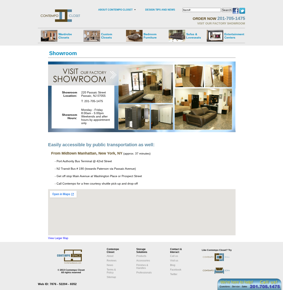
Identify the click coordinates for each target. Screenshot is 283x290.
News (110, 265)
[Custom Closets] (91, 35)
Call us (174, 256)
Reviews (111, 260)
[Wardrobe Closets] (49, 35)
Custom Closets (106, 36)
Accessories (143, 260)
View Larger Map (58, 238)
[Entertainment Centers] (215, 35)
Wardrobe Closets (65, 36)
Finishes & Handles (142, 266)
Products (141, 256)
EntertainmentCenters (234, 36)
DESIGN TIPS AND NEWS (160, 9)
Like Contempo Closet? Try (217, 250)
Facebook (175, 269)
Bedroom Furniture (150, 36)
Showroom (63, 53)
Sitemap (111, 277)
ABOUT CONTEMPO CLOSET (115, 9)
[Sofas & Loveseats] (177, 35)
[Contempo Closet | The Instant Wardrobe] (61, 9)
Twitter (173, 274)
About (110, 256)
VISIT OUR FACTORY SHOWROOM (221, 23)
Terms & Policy (111, 271)
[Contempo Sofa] (220, 277)
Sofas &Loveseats (193, 36)
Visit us (174, 260)
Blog (172, 265)
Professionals (144, 272)
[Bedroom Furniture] (134, 35)
